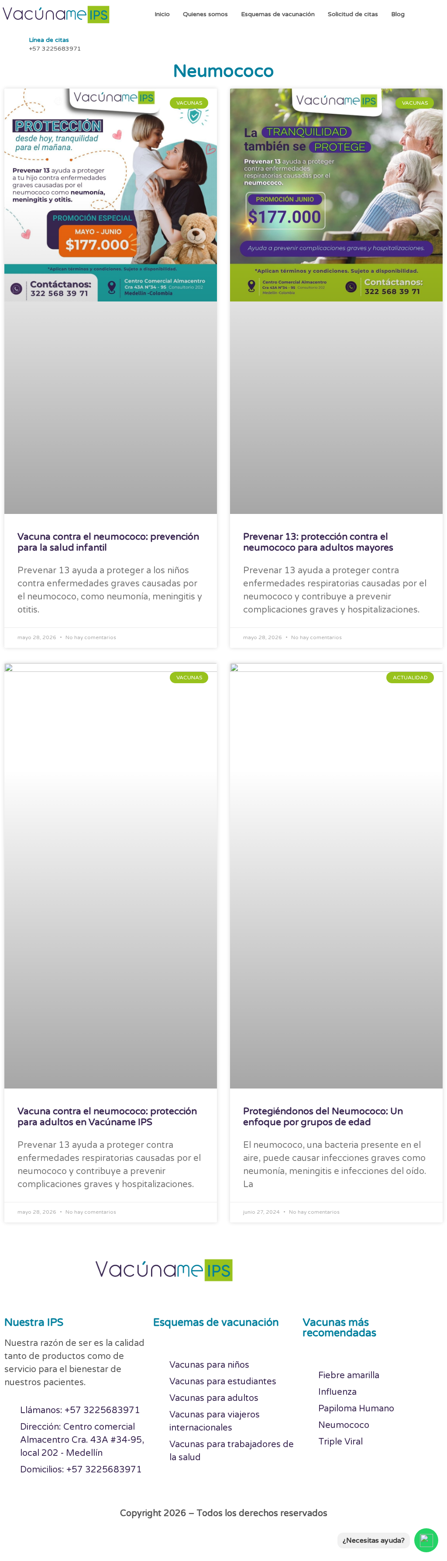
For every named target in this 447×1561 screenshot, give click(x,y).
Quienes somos (205, 14)
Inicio (162, 14)
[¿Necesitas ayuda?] (426, 1540)
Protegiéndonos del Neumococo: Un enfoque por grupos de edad (323, 1117)
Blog (398, 14)
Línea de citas (49, 40)
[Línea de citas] (13, 43)
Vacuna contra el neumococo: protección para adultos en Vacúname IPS (107, 1117)
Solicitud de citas (353, 14)
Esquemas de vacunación (278, 14)
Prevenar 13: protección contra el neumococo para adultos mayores (318, 542)
